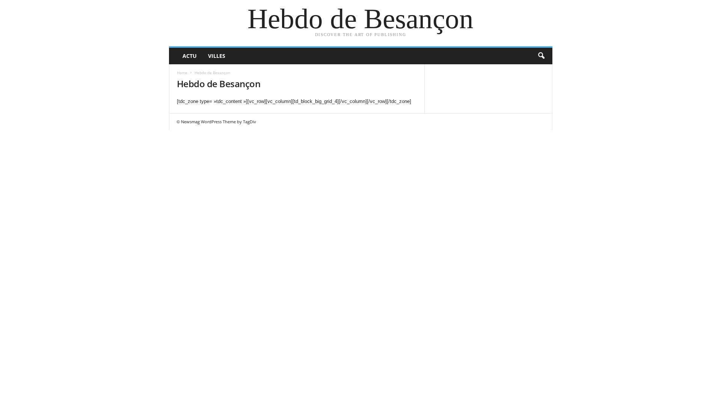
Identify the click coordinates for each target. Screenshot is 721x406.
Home (182, 72)
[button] (541, 56)
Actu (190, 55)
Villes (216, 55)
